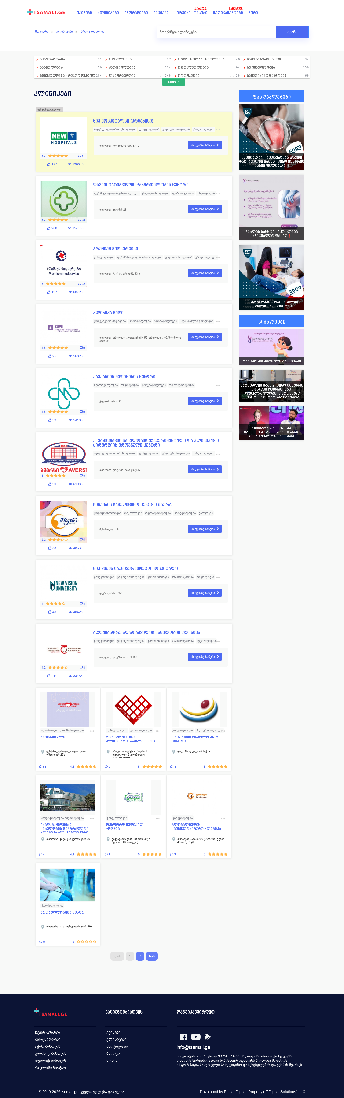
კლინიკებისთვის (50, 1053)
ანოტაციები (136, 13)
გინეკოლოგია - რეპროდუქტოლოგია (71, 75)
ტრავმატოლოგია (154, 385)
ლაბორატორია (140, 75)
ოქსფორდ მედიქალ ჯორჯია (124, 827)
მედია (111, 1060)
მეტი (253, 13)
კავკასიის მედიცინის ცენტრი (124, 377)
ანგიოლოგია (71, 67)
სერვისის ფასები (190, 13)
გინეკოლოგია (149, 129)
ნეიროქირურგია (106, 385)
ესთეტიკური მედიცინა (110, 321)
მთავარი (41, 31)
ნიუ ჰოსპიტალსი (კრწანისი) (123, 121)
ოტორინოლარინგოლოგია (209, 59)
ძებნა (292, 32)
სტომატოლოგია (278, 67)
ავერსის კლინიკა (57, 737)
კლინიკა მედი (108, 313)
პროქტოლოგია (93, 31)
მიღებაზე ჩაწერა (203, 145)
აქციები (161, 13)
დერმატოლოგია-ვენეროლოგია (116, 193)
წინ (152, 956)
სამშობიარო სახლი (278, 59)
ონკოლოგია (206, 193)
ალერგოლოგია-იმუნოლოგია (115, 129)
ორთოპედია (209, 75)
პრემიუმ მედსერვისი (115, 249)
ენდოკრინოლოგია (176, 129)
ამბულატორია (71, 59)
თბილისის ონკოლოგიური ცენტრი (196, 739)
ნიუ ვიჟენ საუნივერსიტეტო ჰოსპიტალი (135, 568)
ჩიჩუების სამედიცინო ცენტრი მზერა (132, 504)
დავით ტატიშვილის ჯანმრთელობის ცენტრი (141, 185)
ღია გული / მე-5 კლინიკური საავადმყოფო (130, 739)
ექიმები (84, 13)
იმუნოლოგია (140, 59)
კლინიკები (108, 13)
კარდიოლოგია (140, 67)
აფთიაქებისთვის (50, 1060)
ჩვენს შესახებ (47, 1032)
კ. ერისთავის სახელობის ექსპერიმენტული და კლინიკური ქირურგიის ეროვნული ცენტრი (156, 443)
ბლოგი (113, 1053)
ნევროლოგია (206, 641)
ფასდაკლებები (272, 97)
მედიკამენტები (228, 13)
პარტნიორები (48, 1039)
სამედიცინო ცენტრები (278, 75)
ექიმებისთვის (47, 1046)
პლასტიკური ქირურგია (196, 321)
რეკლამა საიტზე (50, 1067)
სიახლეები (271, 322)
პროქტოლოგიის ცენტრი (63, 912)
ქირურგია (206, 513)
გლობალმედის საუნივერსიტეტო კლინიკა (196, 827)
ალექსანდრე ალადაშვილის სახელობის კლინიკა (146, 632)
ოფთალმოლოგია (209, 67)
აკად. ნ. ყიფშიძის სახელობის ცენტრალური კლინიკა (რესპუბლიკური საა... (64, 828)
